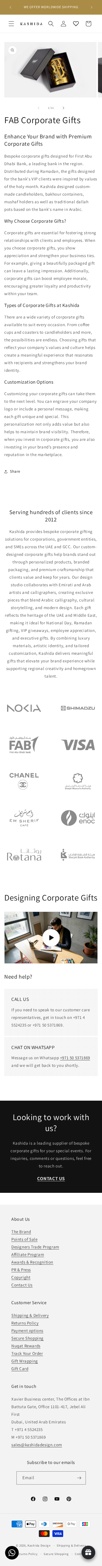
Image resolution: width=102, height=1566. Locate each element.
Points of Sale (24, 1239)
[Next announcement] (91, 7)
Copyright (20, 1277)
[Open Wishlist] (76, 23)
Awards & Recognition (32, 1262)
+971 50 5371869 (75, 1057)
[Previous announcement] (10, 7)
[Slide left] (38, 108)
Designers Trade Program (35, 1246)
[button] (11, 23)
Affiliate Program (27, 1254)
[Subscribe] (79, 1478)
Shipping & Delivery (30, 1315)
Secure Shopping (27, 1338)
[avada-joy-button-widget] (88, 1552)
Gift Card (19, 1368)
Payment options (27, 1330)
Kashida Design (39, 1545)
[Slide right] (63, 108)
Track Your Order (27, 1353)
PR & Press (21, 1269)
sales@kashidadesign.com (36, 1444)
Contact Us (22, 1285)
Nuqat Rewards (26, 1345)
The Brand (21, 1231)
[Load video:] (51, 937)
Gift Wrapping (24, 1361)
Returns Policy (25, 1323)
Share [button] (15, 471)
